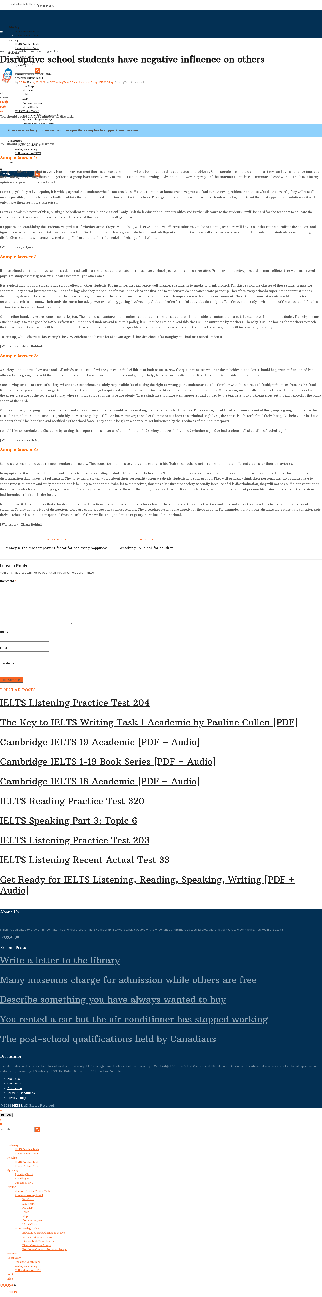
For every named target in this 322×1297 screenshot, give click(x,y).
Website (8, 663)
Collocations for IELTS (28, 1270)
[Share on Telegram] (6, 102)
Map (25, 98)
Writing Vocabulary (26, 1266)
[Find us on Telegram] (47, 6)
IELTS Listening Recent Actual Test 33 (84, 859)
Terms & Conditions (21, 1093)
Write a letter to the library (60, 960)
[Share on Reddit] (4, 107)
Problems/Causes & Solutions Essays (44, 1249)
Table (25, 94)
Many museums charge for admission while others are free (128, 979)
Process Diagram (32, 103)
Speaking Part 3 (24, 1183)
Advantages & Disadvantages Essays (43, 1232)
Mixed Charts (30, 107)
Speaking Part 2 (24, 1178)
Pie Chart (27, 90)
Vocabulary (14, 1258)
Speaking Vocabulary (27, 1262)
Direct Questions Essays (85, 82)
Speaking (12, 1170)
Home (4, 51)
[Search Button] (1, 1124)
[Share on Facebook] (1, 102)
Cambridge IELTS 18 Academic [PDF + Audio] (100, 781)
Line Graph (28, 86)
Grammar (12, 1253)
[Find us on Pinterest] (41, 6)
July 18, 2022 (38, 82)
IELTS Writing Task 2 (27, 111)
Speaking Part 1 (24, 1174)
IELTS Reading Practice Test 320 (72, 801)
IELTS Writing (20, 51)
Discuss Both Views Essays (38, 1241)
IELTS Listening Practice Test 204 (75, 702)
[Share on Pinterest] (4, 102)
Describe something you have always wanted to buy (113, 999)
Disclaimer (14, 1088)
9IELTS (22, 82)
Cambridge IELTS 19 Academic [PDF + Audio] (100, 742)
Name (5, 631)
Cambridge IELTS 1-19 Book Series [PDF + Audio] (108, 761)
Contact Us (14, 1083)
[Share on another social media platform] (1, 111)
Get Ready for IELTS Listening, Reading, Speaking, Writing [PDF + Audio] (147, 885)
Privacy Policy (16, 1098)
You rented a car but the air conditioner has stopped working (134, 1019)
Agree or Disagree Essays (37, 1237)
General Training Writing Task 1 (33, 1191)
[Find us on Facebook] (39, 6)
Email (5, 647)
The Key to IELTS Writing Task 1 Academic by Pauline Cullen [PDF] (149, 722)
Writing (11, 1187)
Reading (12, 1157)
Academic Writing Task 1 (29, 1195)
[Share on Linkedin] (1, 107)
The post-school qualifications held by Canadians (108, 1038)
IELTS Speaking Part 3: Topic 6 (68, 820)
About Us (13, 1079)
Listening (13, 27)
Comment (8, 581)
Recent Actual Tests (27, 35)
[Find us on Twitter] (51, 6)
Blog (10, 1278)
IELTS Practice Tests (27, 31)
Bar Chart (28, 1199)
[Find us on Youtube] (44, 6)
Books (11, 1274)
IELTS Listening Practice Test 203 (74, 840)
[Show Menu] (1, 32)
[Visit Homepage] (15, 20)
